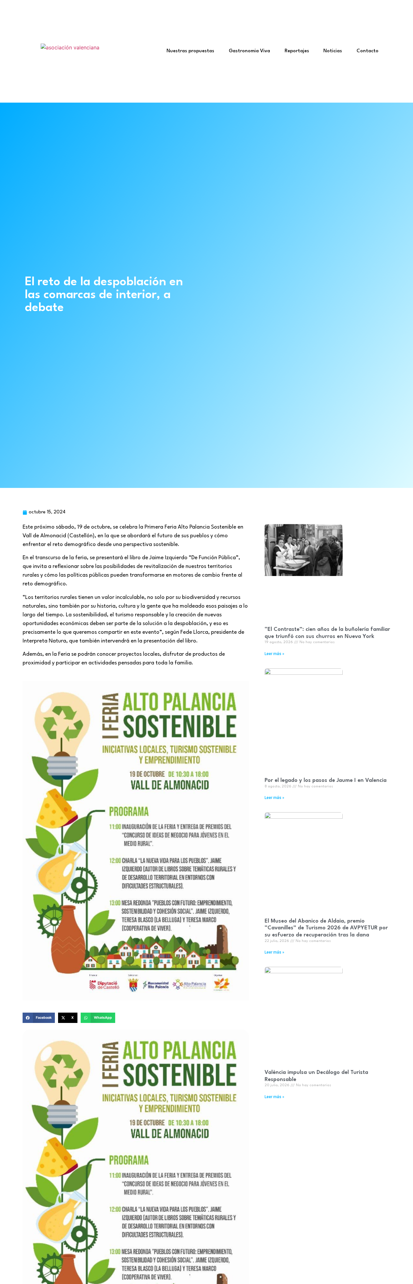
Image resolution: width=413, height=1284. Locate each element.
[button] (39, 1018)
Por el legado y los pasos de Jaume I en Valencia (326, 780)
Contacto (367, 51)
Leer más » (274, 654)
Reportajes (297, 51)
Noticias (332, 51)
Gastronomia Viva (249, 51)
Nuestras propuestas (190, 51)
